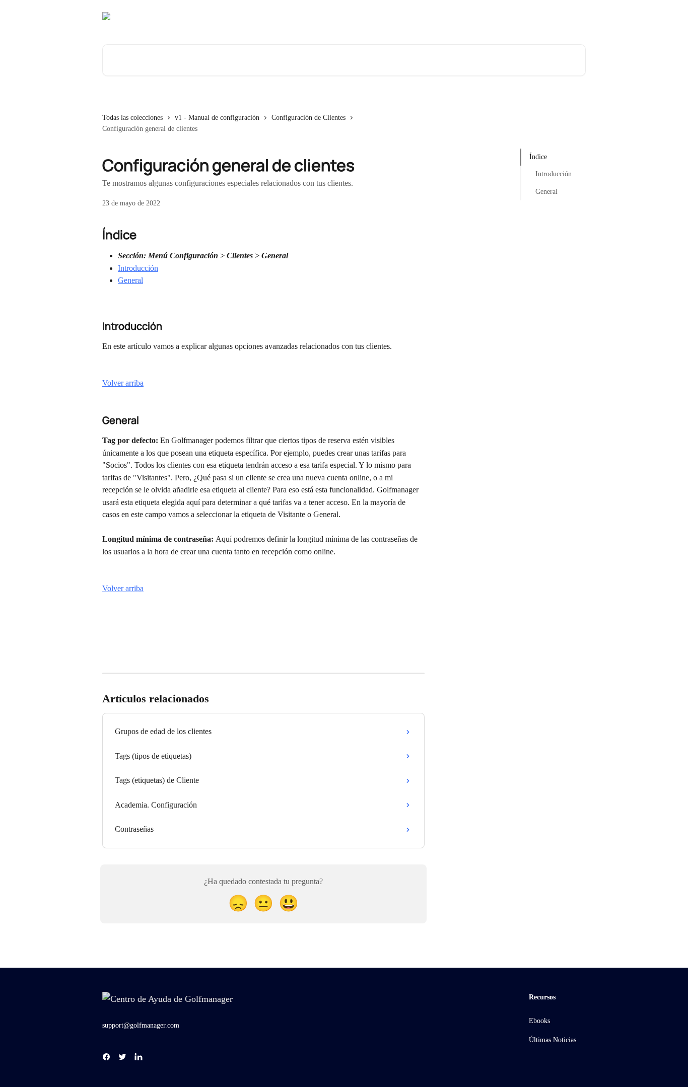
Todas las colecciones (132, 117)
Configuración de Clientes (308, 117)
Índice (538, 157)
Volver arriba (123, 383)
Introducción (138, 268)
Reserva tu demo (503, 16)
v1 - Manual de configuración (217, 117)
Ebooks (539, 1021)
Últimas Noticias (552, 1040)
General (130, 280)
